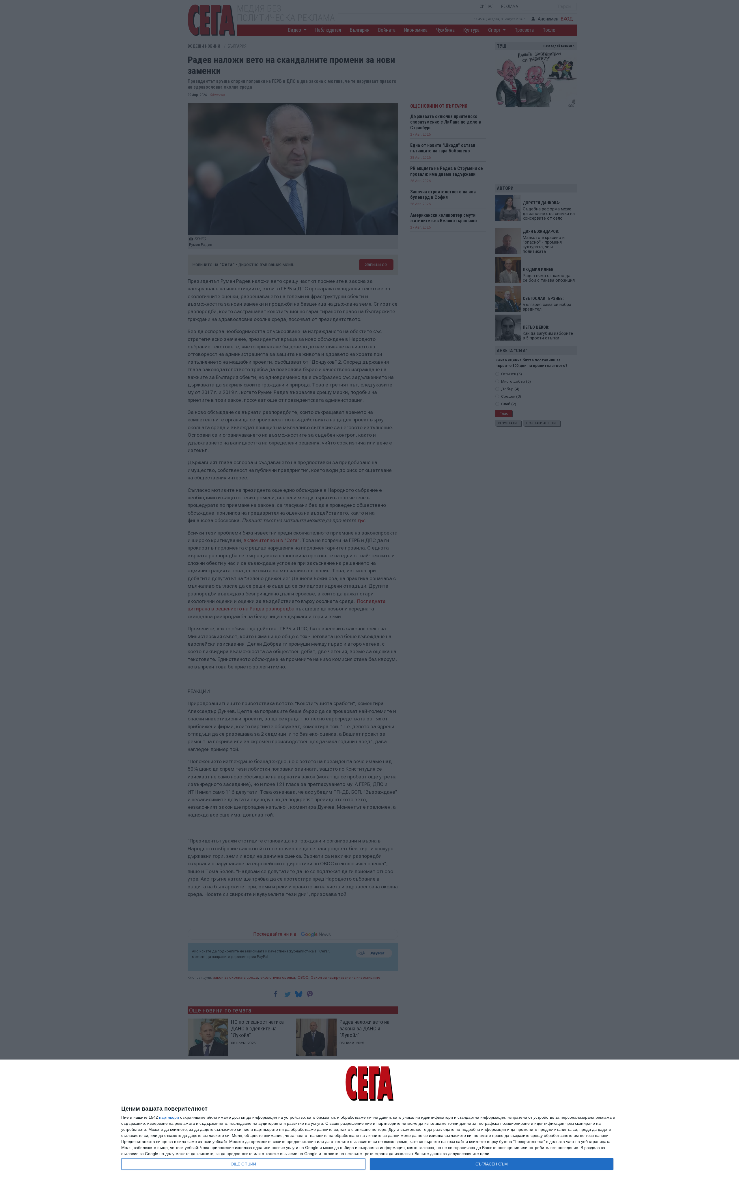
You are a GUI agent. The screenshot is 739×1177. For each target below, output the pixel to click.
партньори (169, 1117)
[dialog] (369, 1118)
